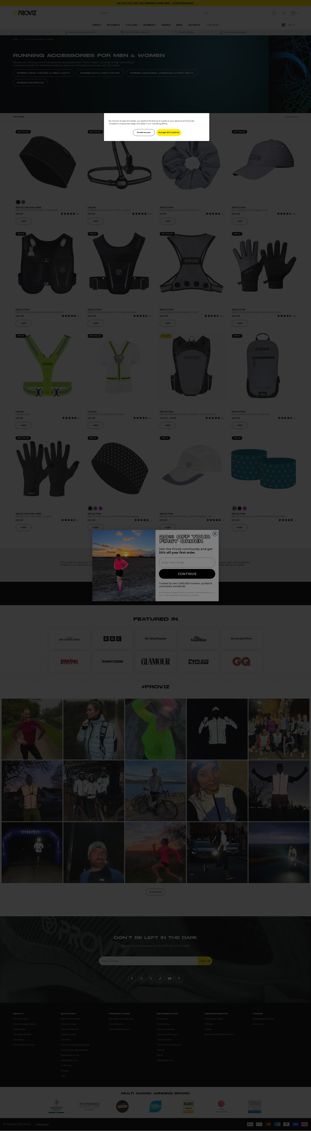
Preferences (144, 132)
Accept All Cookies (168, 132)
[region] (156, 127)
